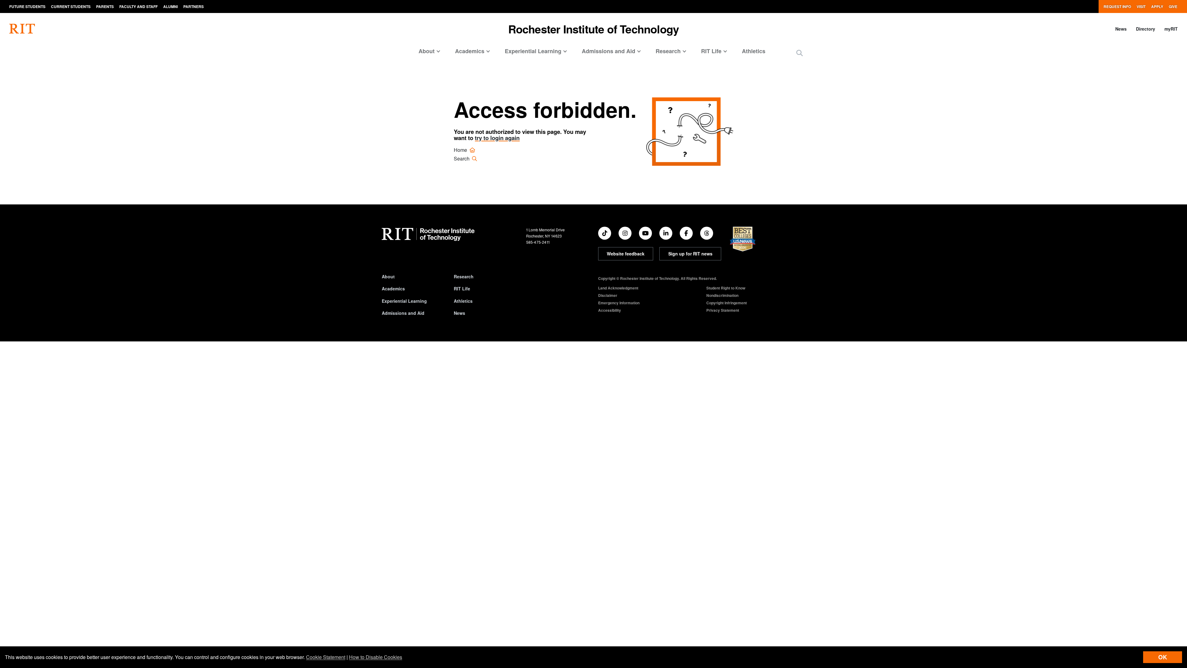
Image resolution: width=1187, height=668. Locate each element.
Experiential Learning (404, 301)
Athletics (753, 51)
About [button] (427, 51)
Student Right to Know (725, 288)
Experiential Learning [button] (533, 51)
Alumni (170, 6)
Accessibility (609, 310)
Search (462, 158)
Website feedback (626, 253)
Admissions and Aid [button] (608, 51)
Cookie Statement (325, 657)
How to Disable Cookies (375, 657)
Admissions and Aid (403, 313)
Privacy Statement (722, 310)
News (1121, 29)
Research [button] (668, 51)
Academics (393, 288)
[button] (799, 53)
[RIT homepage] (22, 29)
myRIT (1171, 29)
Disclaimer (607, 295)
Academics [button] (469, 51)
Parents (105, 6)
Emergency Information (619, 303)
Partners (193, 6)
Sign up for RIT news (690, 253)
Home (461, 149)
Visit (1141, 6)
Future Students (27, 6)
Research (464, 276)
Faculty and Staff (138, 6)
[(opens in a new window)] (604, 233)
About (388, 276)
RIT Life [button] (711, 51)
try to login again (497, 138)
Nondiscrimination (722, 295)
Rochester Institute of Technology (593, 29)
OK (1162, 657)
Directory (1145, 29)
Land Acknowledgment (618, 288)
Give (1173, 6)
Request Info (1117, 6)
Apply (1157, 6)
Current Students (71, 6)
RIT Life (462, 288)
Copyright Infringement (726, 303)
